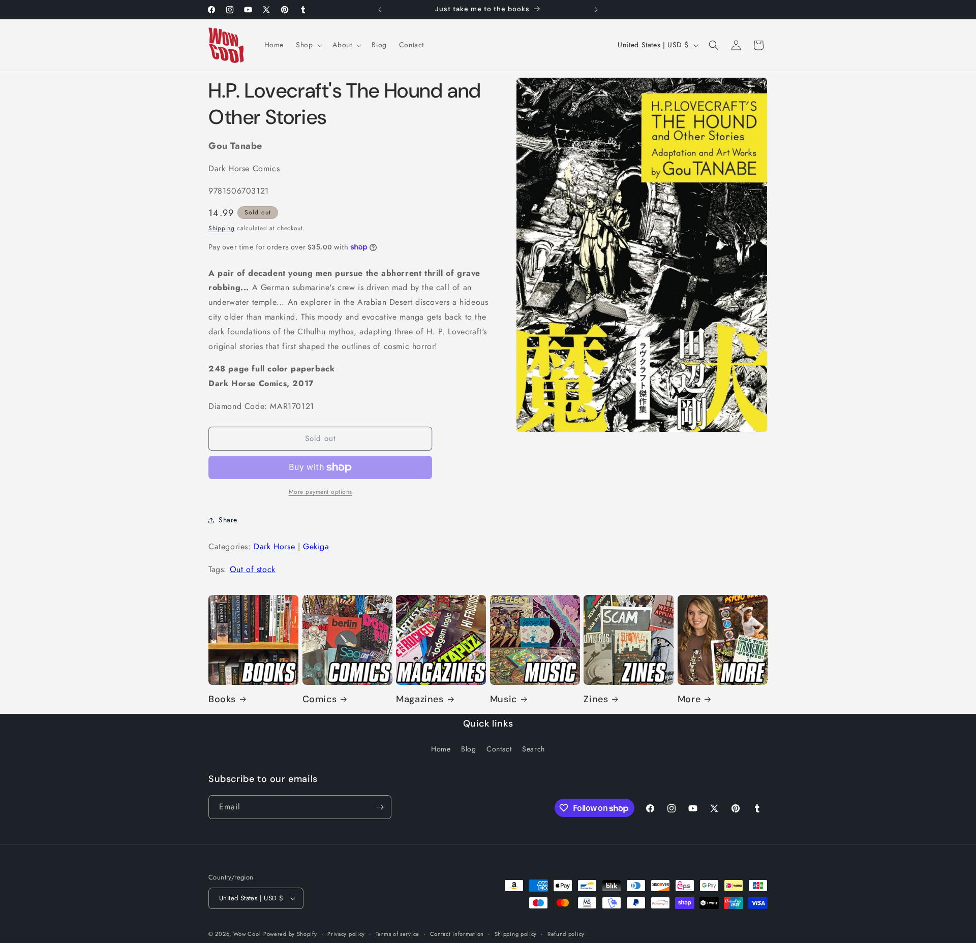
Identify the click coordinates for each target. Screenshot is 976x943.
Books (222, 699)
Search (533, 749)
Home (440, 749)
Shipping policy (516, 934)
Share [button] (228, 520)
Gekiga (316, 546)
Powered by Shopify (290, 934)
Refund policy (566, 934)
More (689, 699)
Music (503, 699)
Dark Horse (274, 546)
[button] (308, 44)
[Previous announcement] (380, 9)
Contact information (457, 934)
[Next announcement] (596, 9)
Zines (596, 699)
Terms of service (397, 934)
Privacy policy (346, 934)
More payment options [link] (320, 491)
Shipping (221, 228)
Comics (319, 699)
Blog (468, 749)
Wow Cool (247, 934)
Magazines (419, 699)
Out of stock (253, 569)
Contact (498, 749)
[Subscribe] (380, 807)
